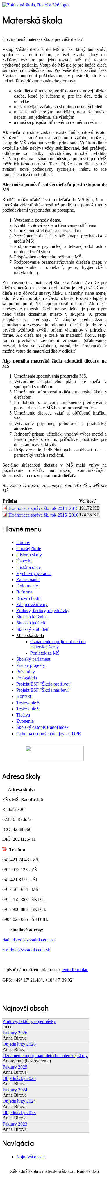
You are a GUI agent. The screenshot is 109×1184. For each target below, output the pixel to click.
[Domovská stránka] (35, 4)
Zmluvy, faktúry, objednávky (42, 610)
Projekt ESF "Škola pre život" (44, 683)
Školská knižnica (31, 616)
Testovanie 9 (28, 708)
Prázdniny (25, 671)
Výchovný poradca (33, 573)
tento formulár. (75, 969)
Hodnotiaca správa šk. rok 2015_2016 (43, 514)
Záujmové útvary (32, 604)
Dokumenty (27, 585)
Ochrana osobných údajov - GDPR (48, 733)
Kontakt (23, 696)
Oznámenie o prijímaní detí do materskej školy (58, 644)
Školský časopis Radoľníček (42, 727)
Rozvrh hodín (29, 598)
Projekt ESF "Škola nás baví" (43, 690)
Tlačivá (23, 714)
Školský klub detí (32, 629)
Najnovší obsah (30, 1156)
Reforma (24, 591)
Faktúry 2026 (15, 1032)
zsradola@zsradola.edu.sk (26, 949)
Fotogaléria (26, 677)
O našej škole (28, 548)
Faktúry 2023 (15, 1123)
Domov (23, 542)
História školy (29, 554)
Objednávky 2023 (19, 1112)
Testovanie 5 (28, 702)
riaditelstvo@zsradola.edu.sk (28, 939)
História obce (28, 567)
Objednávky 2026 (19, 1044)
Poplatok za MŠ (45, 652)
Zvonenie (25, 721)
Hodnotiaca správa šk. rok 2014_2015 (43, 508)
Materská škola (30, 635)
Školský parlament (33, 659)
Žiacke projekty (30, 665)
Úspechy (24, 560)
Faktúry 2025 (15, 1066)
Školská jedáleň (30, 622)
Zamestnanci (28, 579)
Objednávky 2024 (19, 1101)
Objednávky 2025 (19, 1078)
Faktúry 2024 (15, 1089)
